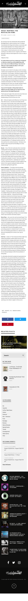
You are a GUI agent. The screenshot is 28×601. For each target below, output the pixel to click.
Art (3, 310)
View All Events (7, 464)
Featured (5, 414)
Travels (4, 429)
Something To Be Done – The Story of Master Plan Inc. (18, 551)
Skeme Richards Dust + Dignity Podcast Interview (18, 515)
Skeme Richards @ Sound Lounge (12, 453)
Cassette (5, 408)
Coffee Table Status (7, 410)
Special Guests (6, 427)
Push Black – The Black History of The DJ (18, 506)
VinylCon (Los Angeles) (9, 446)
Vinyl (4, 435)
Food (4, 418)
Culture (4, 412)
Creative (7, 310)
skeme (4, 35)
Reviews (5, 423)
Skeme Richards (5, 38)
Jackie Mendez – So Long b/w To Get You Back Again (17, 478)
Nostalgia (5, 420)
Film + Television (6, 416)
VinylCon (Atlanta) (8, 458)
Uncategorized (6, 431)
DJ (11, 310)
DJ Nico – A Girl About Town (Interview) (18, 524)
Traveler (4, 312)
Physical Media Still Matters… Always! (17, 542)
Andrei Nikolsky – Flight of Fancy (16, 496)
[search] (23, 355)
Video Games (6, 433)
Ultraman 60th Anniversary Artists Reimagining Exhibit (17, 534)
